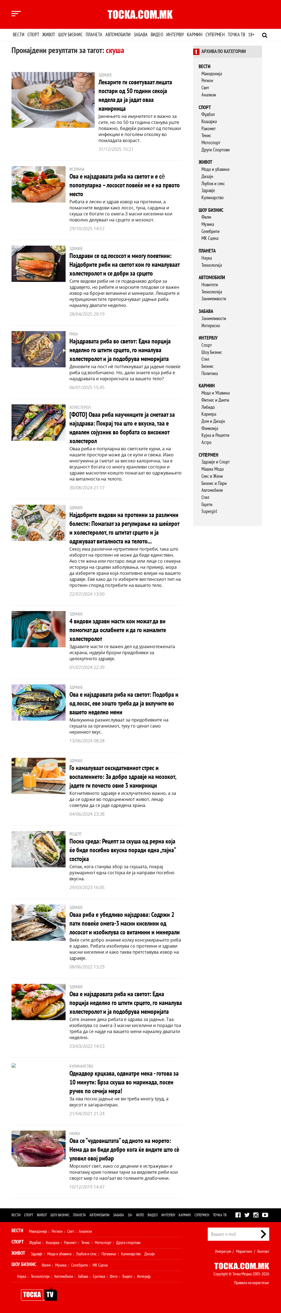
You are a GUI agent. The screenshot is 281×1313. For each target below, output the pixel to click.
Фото (140, 1215)
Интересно (210, 326)
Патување (109, 1253)
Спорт (33, 35)
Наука (206, 258)
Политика (209, 373)
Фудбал (208, 114)
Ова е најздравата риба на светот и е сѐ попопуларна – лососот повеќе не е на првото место (124, 185)
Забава (141, 35)
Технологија (211, 265)
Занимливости (213, 299)
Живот (48, 35)
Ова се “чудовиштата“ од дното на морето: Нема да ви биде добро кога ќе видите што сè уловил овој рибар (124, 1149)
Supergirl (209, 511)
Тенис (206, 135)
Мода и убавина (215, 169)
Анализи (208, 95)
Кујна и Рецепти (215, 435)
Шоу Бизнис (211, 352)
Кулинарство (212, 198)
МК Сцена (209, 238)
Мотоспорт (210, 143)
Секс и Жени (212, 476)
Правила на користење (251, 1282)
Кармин (195, 35)
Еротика (99, 1276)
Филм (206, 217)
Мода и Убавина (215, 393)
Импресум (223, 1251)
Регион (207, 81)
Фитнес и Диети (215, 400)
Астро (206, 442)
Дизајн (207, 176)
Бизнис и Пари (214, 483)
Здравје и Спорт (215, 462)
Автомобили (118, 35)
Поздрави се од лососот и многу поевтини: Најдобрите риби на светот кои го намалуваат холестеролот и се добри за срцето (124, 264)
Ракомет (208, 129)
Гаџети (206, 504)
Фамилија (209, 428)
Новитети (209, 285)
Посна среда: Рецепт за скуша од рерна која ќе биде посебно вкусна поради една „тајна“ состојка (122, 850)
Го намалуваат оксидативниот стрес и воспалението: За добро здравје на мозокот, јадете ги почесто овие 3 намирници (122, 777)
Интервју (175, 35)
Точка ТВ (236, 35)
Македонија (211, 74)
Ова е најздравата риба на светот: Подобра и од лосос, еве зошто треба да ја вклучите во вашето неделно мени (123, 703)
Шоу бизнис (70, 35)
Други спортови (128, 1242)
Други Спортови (215, 150)
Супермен (215, 35)
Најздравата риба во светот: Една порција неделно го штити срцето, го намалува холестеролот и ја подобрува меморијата (120, 350)
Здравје (208, 190)
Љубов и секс (213, 184)
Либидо (208, 407)
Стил (205, 359)
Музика (207, 224)
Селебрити (210, 231)
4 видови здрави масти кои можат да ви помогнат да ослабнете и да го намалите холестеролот (117, 630)
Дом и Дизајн (213, 421)
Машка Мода (212, 469)
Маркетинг (244, 1251)
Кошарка (209, 121)
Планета (94, 35)
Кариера (208, 414)
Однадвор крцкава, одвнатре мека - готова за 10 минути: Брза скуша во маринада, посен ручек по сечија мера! (124, 1082)
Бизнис (207, 366)
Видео (157, 35)
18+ (251, 35)
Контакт (263, 1251)
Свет (205, 88)
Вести (18, 35)
